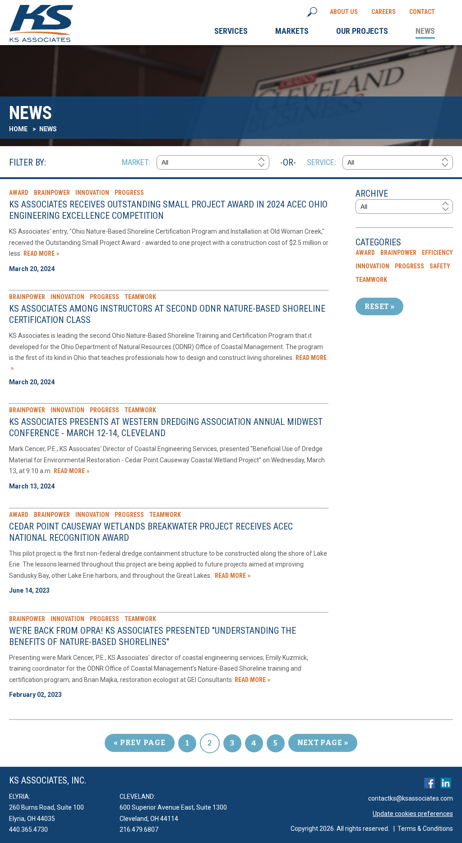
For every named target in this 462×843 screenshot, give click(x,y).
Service (320, 162)
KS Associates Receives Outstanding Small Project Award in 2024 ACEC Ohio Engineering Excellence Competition (168, 210)
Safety (440, 266)
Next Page (319, 742)
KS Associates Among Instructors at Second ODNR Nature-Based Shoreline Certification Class (167, 314)
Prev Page (142, 742)
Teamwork (140, 296)
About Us (344, 11)
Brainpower (52, 192)
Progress (129, 192)
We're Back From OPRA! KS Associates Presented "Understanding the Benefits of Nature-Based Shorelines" (152, 636)
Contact (422, 11)
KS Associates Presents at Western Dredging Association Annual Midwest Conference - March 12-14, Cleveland (166, 427)
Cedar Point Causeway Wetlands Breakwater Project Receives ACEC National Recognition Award (151, 532)
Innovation (92, 192)
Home (18, 129)
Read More (39, 253)
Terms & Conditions (425, 828)
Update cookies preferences (413, 813)
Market (135, 162)
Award (18, 192)
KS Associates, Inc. (47, 780)
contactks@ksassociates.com (410, 798)
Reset (377, 306)
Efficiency (437, 252)
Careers (383, 11)
